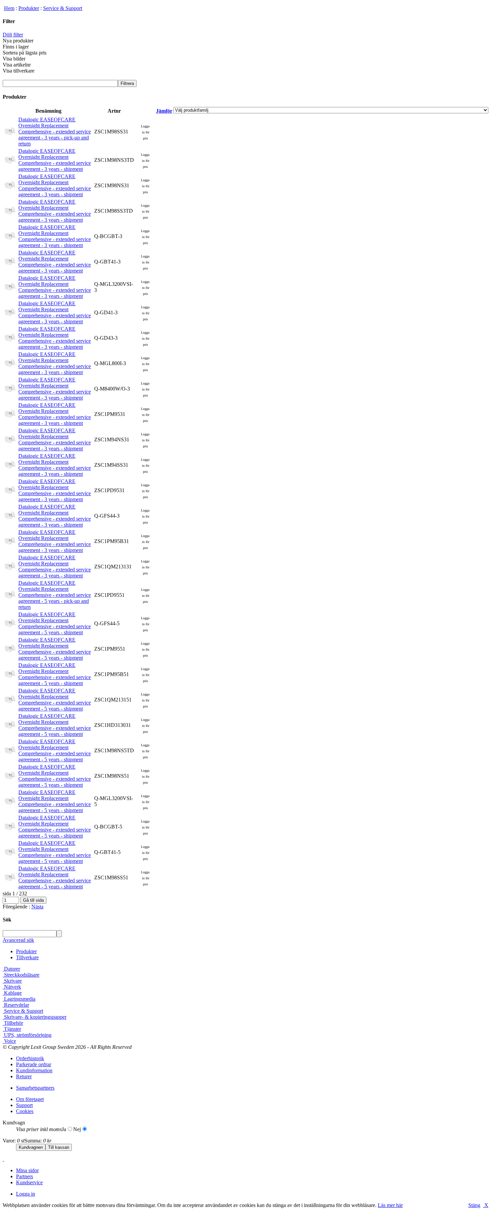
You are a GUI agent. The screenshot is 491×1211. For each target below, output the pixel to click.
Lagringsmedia (19, 999)
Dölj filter (13, 34)
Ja (64, 1129)
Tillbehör (13, 1023)
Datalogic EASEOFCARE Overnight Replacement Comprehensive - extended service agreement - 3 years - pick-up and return (54, 131)
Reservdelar (16, 1005)
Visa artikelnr (17, 65)
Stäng (474, 1205)
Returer (24, 1076)
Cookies (24, 1111)
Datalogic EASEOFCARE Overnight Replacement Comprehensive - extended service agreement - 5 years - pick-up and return (54, 595)
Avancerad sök (18, 940)
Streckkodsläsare (21, 975)
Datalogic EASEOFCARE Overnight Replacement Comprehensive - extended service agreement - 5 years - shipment (54, 623)
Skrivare (12, 981)
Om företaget (30, 1099)
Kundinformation (34, 1070)
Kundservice (29, 1182)
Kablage (12, 993)
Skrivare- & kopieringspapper (34, 1017)
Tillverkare (27, 957)
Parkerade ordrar (33, 1064)
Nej (77, 1129)
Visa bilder (14, 59)
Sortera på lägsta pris (24, 53)
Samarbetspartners (35, 1088)
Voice (9, 1041)
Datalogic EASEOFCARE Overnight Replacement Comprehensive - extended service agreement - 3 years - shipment (54, 160)
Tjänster (12, 1029)
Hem (9, 8)
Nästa (37, 906)
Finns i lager (16, 46)
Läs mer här (390, 1205)
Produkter (28, 8)
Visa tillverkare (18, 71)
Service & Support (62, 8)
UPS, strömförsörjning (27, 1035)
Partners (24, 1176)
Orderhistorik (30, 1058)
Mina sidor (27, 1170)
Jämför (164, 111)
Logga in (25, 1194)
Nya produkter (18, 40)
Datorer (11, 969)
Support (24, 1105)
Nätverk (12, 987)
